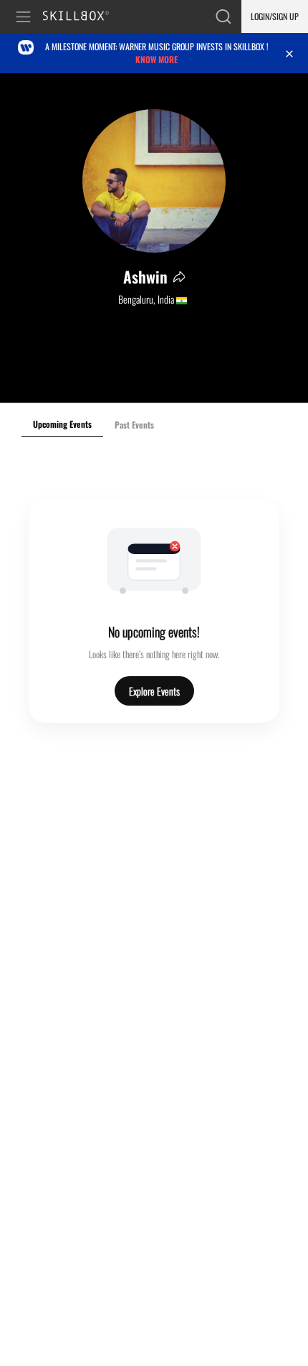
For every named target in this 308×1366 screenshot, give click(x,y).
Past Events (134, 424)
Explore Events (154, 690)
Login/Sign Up (275, 16)
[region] (154, 238)
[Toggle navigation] (26, 17)
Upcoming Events (62, 424)
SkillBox (82, 16)
